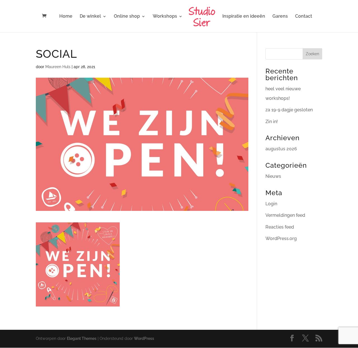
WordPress (144, 338)
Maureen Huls (57, 66)
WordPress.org (281, 238)
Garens (280, 16)
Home (65, 16)
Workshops (165, 16)
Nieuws (273, 176)
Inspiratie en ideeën (243, 16)
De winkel (90, 16)
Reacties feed (279, 227)
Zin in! (271, 121)
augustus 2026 (281, 148)
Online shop (127, 16)
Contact (303, 16)
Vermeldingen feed (285, 215)
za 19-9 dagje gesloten (289, 109)
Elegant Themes (81, 338)
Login (271, 203)
